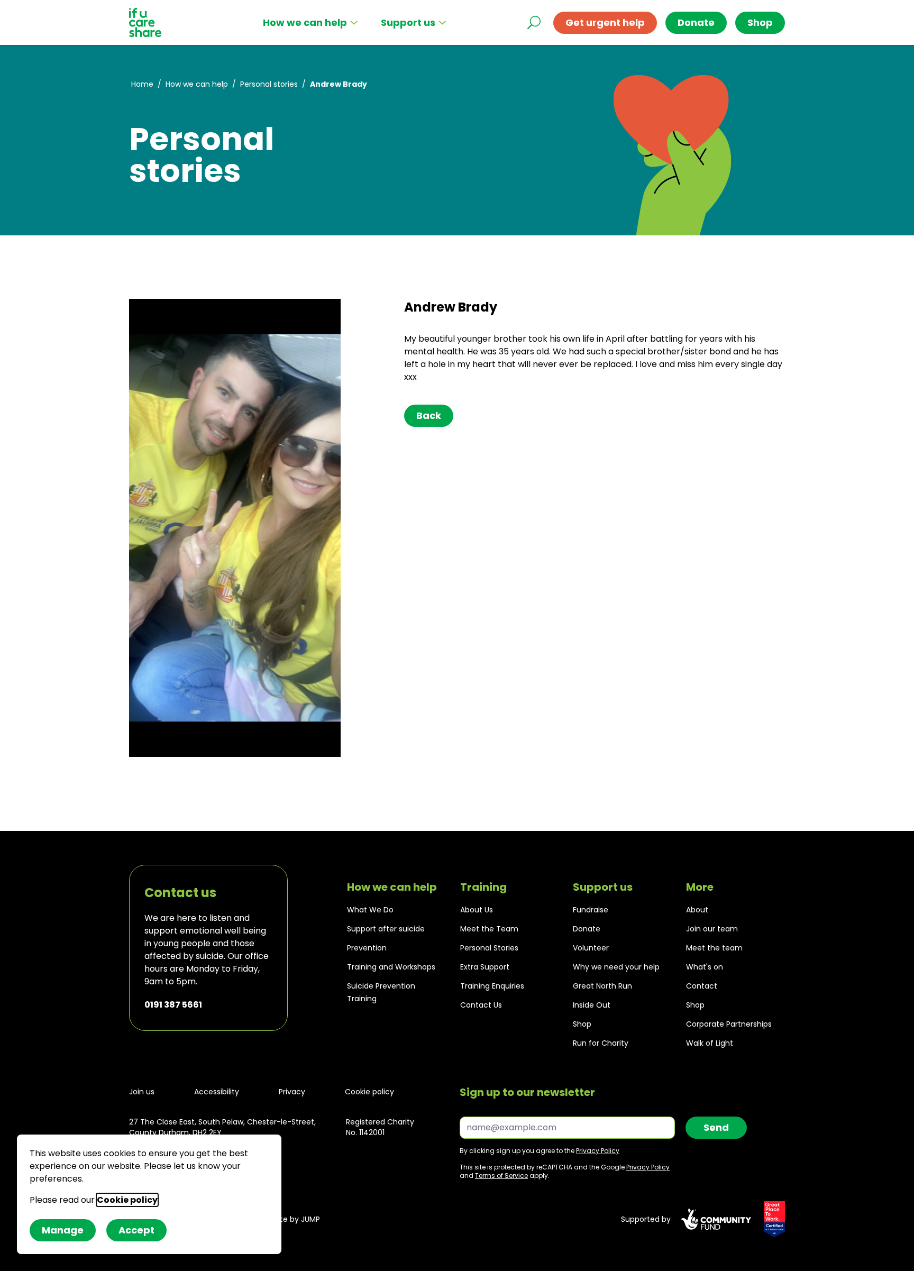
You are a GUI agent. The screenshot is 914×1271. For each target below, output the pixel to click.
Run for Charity (600, 1043)
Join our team (712, 928)
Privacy (292, 1091)
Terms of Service (501, 1175)
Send (716, 1127)
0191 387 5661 (173, 1005)
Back (428, 415)
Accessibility (216, 1091)
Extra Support (484, 967)
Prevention (367, 948)
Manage (63, 1230)
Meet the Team (489, 928)
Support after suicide (386, 928)
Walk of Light (709, 1043)
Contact (701, 986)
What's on (704, 967)
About (697, 909)
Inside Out (591, 1005)
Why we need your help (616, 967)
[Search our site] (534, 22)
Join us (141, 1091)
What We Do (370, 909)
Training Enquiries (492, 986)
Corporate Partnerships (729, 1024)
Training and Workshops (391, 967)
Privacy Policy (597, 1150)
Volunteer (591, 948)
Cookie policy (369, 1091)
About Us (476, 909)
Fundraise (590, 909)
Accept (136, 1230)
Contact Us (481, 1005)
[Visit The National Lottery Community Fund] (716, 1219)
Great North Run (602, 986)
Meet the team (714, 948)
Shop (582, 1024)
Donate (696, 22)
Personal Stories (489, 948)
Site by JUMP (297, 1219)
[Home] (145, 22)
